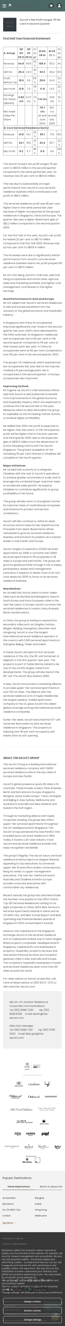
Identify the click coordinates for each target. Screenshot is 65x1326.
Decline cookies (32, 1310)
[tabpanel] (32, 1210)
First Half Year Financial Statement (26, 38)
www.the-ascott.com (22, 986)
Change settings (32, 1319)
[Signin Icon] (59, 6)
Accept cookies (32, 1301)
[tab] (19, 1187)
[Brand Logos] (19, 1084)
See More (8, 1222)
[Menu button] (4, 6)
